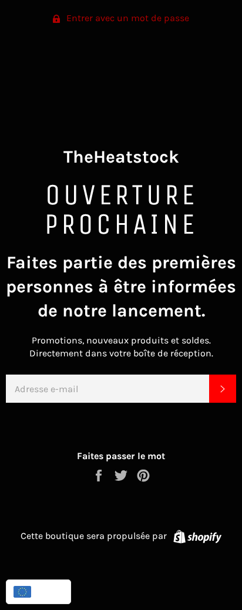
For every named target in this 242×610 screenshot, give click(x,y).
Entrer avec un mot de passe (126, 17)
